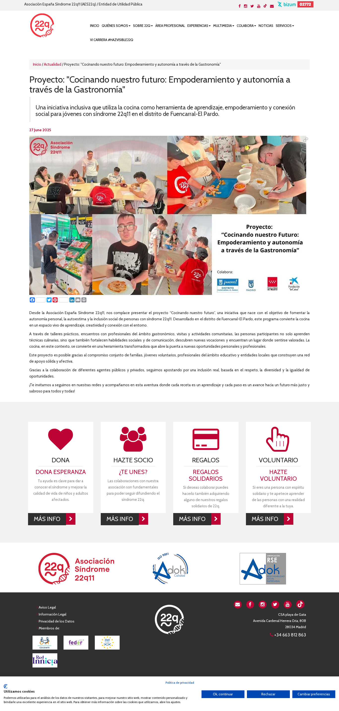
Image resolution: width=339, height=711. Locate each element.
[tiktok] (265, 5)
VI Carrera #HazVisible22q (111, 40)
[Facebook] (239, 6)
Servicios (284, 26)
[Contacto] (272, 6)
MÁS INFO (47, 518)
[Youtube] (258, 6)
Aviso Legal (47, 607)
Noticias (266, 26)
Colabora (245, 26)
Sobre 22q (141, 26)
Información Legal (52, 614)
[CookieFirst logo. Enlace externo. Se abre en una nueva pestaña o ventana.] (5, 686)
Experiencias (197, 26)
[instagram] (262, 604)
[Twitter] (252, 6)
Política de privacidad (180, 682)
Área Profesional (170, 26)
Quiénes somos (115, 26)
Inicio (94, 26)
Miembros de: (49, 628)
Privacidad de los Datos (56, 621)
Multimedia (222, 26)
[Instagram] (245, 6)
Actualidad (52, 64)
